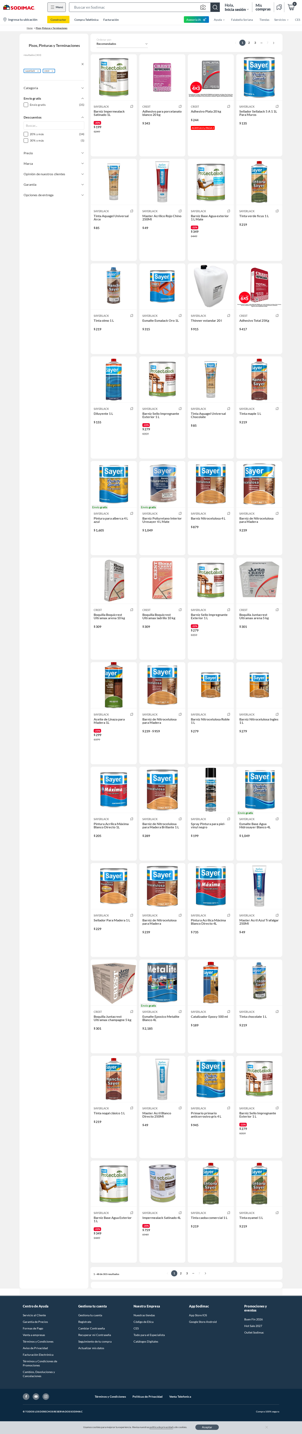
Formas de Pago (33, 1328)
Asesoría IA (193, 19)
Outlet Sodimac (254, 1332)
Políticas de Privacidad (148, 1396)
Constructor (58, 19)
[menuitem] (217, 19)
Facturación (111, 19)
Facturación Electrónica (38, 1354)
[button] (144, 7)
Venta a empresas (34, 1335)
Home (30, 28)
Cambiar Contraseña (91, 1328)
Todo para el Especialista (149, 1335)
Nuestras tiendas (144, 1315)
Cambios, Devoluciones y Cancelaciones (39, 1374)
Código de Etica (143, 1321)
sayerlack (30, 71)
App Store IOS (198, 1315)
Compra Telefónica (86, 19)
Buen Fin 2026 (253, 1319)
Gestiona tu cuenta (90, 1315)
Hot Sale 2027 (253, 1326)
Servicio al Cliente (34, 1315)
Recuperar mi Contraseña (94, 1335)
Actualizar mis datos (91, 1348)
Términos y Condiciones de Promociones (40, 1363)
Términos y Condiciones (38, 1341)
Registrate (84, 1321)
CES (136, 1328)
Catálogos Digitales (146, 1341)
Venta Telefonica (180, 1396)
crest (46, 71)
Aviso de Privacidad (35, 1348)
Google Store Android (203, 1321)
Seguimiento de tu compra (95, 1341)
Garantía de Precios (35, 1321)
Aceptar (207, 1427)
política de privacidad (161, 1427)
